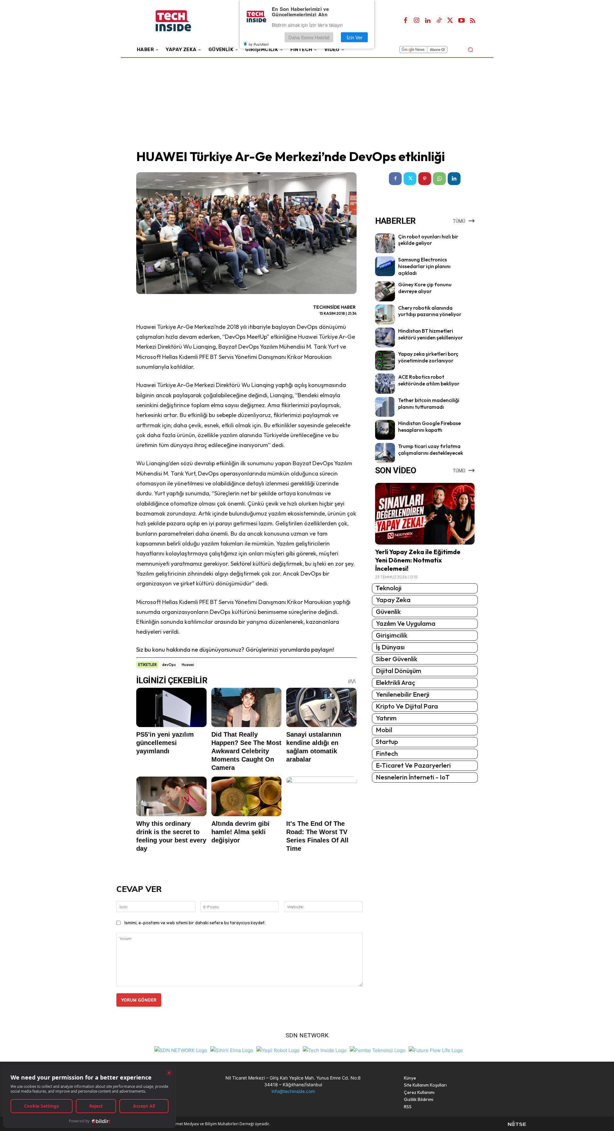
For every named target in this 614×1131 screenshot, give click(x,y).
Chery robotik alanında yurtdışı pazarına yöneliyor (429, 311)
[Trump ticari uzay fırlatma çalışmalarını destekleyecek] (385, 453)
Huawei (188, 664)
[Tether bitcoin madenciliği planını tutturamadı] (385, 407)
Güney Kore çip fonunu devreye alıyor (425, 287)
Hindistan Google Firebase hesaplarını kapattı (429, 426)
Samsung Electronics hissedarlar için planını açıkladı (424, 266)
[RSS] (473, 21)
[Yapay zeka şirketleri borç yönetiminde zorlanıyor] (385, 360)
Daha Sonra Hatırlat (308, 37)
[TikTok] (439, 21)
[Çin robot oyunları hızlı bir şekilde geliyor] (385, 243)
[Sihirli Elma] (231, 1049)
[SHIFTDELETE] (180, 1049)
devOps (169, 664)
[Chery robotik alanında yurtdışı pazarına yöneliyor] (385, 314)
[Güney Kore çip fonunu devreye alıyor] (385, 291)
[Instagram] (417, 21)
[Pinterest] (424, 178)
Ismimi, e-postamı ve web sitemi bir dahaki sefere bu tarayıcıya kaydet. (194, 923)
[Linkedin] (428, 21)
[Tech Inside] (325, 1049)
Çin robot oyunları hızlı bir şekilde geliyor (428, 239)
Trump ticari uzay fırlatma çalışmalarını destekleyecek (430, 449)
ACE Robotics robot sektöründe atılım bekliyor (429, 380)
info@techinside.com (293, 1091)
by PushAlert (259, 44)
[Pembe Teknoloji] (377, 1049)
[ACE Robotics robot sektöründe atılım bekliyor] (385, 383)
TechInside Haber (334, 307)
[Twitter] (450, 21)
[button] (470, 49)
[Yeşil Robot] (278, 1049)
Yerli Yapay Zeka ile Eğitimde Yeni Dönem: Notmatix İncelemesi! (417, 560)
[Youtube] (461, 21)
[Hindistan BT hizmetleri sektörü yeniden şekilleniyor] (385, 337)
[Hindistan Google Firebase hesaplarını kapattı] (385, 430)
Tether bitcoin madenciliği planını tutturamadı (428, 403)
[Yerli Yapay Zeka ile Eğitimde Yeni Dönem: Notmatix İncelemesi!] (425, 514)
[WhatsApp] (439, 178)
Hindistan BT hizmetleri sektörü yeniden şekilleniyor (430, 334)
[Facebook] (405, 21)
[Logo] (182, 21)
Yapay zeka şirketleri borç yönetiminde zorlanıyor (428, 357)
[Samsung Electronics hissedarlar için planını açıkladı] (385, 266)
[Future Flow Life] (436, 1049)
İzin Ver (354, 37)
